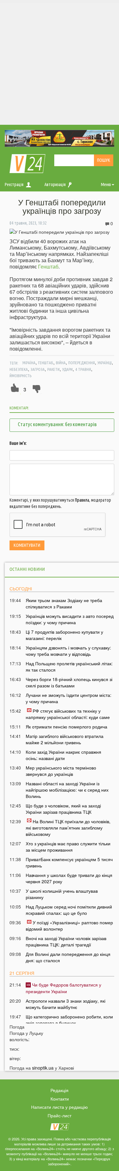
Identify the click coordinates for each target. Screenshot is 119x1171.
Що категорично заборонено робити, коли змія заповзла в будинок (69, 1019)
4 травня (83, 369)
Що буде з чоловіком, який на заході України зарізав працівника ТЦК (63, 808)
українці (104, 362)
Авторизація (55, 184)
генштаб (45, 362)
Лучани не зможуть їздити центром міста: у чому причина (68, 698)
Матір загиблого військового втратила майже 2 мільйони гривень (64, 739)
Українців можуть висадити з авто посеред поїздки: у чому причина (70, 619)
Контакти (59, 1099)
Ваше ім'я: (18, 443)
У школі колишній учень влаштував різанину (62, 894)
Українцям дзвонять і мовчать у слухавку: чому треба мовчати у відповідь (68, 650)
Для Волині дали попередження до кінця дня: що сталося (68, 957)
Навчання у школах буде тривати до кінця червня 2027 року (69, 878)
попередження (81, 362)
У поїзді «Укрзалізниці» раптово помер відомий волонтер (69, 925)
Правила (82, 500)
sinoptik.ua (43, 1068)
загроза (37, 369)
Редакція (59, 1090)
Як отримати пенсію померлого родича (66, 726)
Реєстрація (14, 184)
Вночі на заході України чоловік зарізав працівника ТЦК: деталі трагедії (66, 941)
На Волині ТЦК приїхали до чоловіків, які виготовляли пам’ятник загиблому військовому (68, 827)
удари (67, 369)
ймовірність (20, 375)
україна (29, 362)
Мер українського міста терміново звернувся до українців (61, 770)
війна (61, 362)
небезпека (19, 369)
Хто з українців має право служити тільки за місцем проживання (68, 846)
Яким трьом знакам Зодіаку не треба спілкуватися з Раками (64, 603)
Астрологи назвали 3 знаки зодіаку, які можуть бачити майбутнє (65, 1004)
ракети (53, 369)
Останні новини (27, 569)
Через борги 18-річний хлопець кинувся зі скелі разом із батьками (69, 682)
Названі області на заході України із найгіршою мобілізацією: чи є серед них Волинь (67, 789)
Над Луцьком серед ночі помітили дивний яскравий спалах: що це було (69, 909)
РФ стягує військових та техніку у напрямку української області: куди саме (68, 714)
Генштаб (48, 266)
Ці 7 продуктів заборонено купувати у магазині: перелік (64, 635)
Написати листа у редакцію (59, 1107)
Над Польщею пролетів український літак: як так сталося (69, 666)
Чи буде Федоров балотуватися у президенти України (63, 987)
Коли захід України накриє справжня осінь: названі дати (63, 755)
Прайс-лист (59, 1115)
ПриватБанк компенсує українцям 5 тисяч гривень (69, 862)
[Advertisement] (59, 62)
